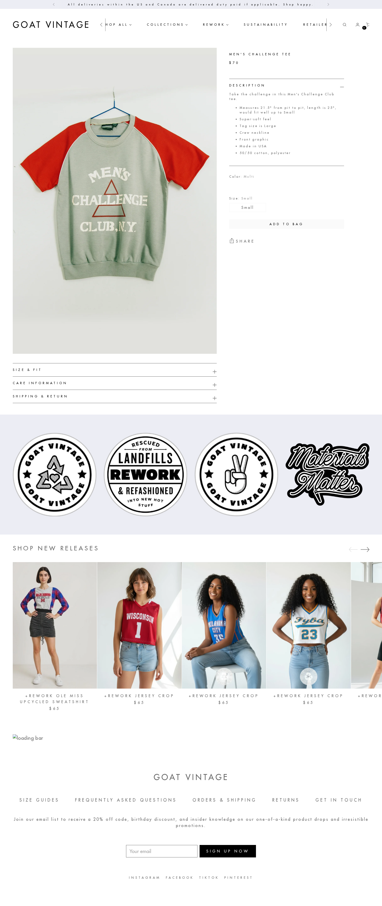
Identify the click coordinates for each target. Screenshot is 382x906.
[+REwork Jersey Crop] (139, 625)
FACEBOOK (180, 878)
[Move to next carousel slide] (365, 549)
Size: (241, 198)
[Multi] (237, 185)
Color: (242, 176)
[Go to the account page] (355, 24)
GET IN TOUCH (339, 800)
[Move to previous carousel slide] (353, 549)
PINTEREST (238, 878)
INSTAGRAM (145, 878)
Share (245, 241)
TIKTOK (209, 878)
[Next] (328, 4)
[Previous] (54, 4)
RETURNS (286, 800)
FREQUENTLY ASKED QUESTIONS (126, 800)
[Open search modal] (344, 24)
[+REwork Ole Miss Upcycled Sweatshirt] (55, 625)
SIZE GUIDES (39, 800)
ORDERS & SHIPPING (225, 800)
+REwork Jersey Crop (139, 696)
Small (247, 207)
